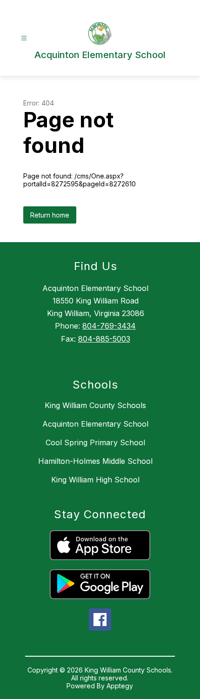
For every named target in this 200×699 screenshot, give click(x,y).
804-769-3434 (109, 325)
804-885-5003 (104, 338)
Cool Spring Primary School (95, 442)
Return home (49, 215)
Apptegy (120, 686)
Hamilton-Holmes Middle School (95, 461)
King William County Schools (95, 405)
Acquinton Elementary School (95, 424)
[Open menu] (24, 38)
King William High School (95, 479)
